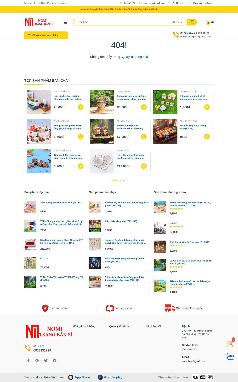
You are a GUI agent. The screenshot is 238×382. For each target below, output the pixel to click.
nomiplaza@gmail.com (153, 3)
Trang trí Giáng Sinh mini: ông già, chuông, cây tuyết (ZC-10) (68, 127)
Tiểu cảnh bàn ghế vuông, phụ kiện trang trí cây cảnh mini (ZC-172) (124, 278)
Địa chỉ (179, 3)
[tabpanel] (119, 131)
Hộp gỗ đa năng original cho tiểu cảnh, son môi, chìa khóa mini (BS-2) (67, 97)
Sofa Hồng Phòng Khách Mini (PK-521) (61, 202)
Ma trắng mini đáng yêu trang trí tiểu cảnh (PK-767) (125, 260)
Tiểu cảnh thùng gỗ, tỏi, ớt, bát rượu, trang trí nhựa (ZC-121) (190, 282)
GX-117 (44, 258)
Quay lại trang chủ (135, 57)
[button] (201, 3)
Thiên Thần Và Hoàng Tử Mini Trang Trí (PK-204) (61, 278)
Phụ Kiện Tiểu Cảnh (62, 92)
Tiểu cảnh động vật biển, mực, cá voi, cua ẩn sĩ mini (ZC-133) (190, 204)
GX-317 (174, 223)
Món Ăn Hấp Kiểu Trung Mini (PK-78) (193, 127)
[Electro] (36, 22)
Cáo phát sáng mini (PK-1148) (121, 221)
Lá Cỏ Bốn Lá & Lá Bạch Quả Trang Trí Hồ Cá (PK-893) (191, 262)
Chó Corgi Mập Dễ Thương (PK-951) (189, 242)
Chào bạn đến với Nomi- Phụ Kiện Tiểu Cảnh (45, 3)
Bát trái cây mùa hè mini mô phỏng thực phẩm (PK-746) (127, 204)
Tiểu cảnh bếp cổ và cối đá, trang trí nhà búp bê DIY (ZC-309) (195, 97)
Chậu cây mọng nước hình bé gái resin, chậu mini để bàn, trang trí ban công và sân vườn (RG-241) (131, 97)
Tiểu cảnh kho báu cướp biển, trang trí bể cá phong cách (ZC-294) (68, 156)
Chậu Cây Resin (124, 92)
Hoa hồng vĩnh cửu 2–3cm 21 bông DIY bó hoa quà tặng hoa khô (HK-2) (61, 241)
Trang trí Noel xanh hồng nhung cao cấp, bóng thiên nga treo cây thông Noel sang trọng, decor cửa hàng (124, 241)
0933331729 (129, 3)
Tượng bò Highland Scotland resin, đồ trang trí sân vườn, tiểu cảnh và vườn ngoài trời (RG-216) (131, 127)
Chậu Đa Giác (123, 151)
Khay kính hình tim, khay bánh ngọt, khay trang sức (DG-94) (131, 156)
